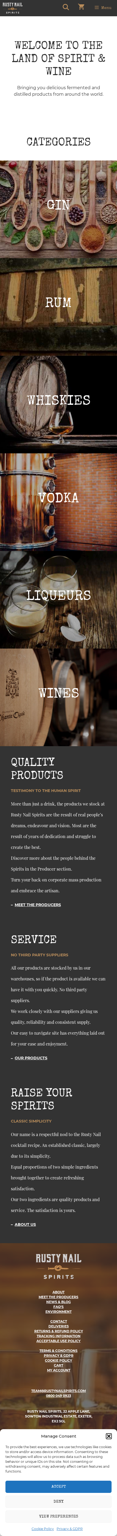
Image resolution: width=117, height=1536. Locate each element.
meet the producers (58, 1297)
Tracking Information (59, 1336)
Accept (58, 1487)
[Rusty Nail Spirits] (13, 8)
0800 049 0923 (58, 1396)
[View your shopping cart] (81, 8)
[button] (109, 1436)
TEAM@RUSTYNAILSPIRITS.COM (58, 1391)
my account (58, 1370)
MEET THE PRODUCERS (38, 904)
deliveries (58, 1326)
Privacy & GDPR (70, 1529)
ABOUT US (25, 1224)
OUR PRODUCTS (31, 1058)
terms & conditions (58, 1351)
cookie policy (58, 1360)
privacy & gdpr (58, 1356)
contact (58, 1321)
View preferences (58, 1517)
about (58, 1292)
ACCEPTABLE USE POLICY (58, 1341)
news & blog (58, 1302)
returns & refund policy (58, 1331)
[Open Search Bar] (65, 8)
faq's (58, 1307)
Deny (58, 1502)
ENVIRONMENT (58, 1312)
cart (58, 1365)
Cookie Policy (43, 1529)
